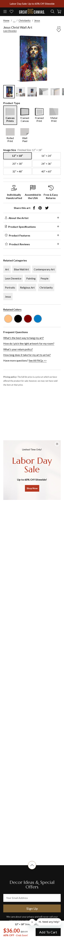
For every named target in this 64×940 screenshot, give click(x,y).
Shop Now (32, 488)
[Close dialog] (57, 444)
